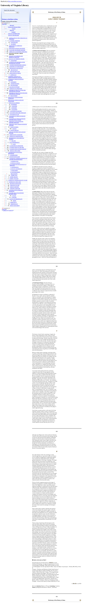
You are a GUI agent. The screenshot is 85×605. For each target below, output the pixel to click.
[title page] (12, 25)
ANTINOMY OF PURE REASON (16, 66)
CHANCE (14, 128)
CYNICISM (13, 197)
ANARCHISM (13, 60)
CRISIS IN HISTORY (14, 187)
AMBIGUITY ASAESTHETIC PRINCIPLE (18, 51)
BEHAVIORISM (13, 95)
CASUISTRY (14, 106)
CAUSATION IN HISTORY (16, 111)
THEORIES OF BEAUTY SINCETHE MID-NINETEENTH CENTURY (18, 94)
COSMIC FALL (14, 175)
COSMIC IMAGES (14, 177)
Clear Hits (4, 24)
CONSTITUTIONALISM (14, 156)
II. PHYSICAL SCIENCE (15, 162)
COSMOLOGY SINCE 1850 (15, 182)
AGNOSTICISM (14, 42)
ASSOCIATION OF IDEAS (15, 73)
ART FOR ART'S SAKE (15, 71)
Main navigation (18, 1)
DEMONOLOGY (14, 204)
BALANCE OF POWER (14, 87)
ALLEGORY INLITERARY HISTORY (17, 50)
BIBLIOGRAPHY (14, 173)
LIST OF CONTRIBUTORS (14, 33)
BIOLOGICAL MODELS (14, 103)
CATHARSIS (14, 107)
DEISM (14, 200)
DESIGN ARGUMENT (15, 205)
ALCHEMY (13, 44)
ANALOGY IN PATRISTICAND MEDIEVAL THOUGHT (16, 57)
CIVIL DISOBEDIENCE (14, 142)
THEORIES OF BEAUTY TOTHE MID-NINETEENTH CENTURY (17, 91)
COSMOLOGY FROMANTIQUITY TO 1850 (17, 180)
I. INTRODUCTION (14, 161)
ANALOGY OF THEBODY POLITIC (16, 59)
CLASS (14, 144)
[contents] (13, 32)
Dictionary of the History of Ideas (10, 19)
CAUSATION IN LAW (14, 114)
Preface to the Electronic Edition (14, 27)
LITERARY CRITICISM (15, 188)
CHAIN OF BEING (14, 127)
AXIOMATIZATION (14, 83)
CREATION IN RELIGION (15, 183)
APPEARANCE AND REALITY (16, 68)
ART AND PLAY (14, 70)
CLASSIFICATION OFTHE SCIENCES (17, 149)
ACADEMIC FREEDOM (14, 40)
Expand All (10, 210)
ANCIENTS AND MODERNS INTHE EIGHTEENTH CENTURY (17, 63)
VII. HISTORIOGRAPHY (15, 172)
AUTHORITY (13, 82)
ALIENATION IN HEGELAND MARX (17, 48)
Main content (11, 1)
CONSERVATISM (14, 155)
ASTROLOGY (13, 75)
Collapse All (5, 210)
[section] (13, 28)
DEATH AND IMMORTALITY (15, 199)
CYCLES (14, 195)
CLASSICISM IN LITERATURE (16, 145)
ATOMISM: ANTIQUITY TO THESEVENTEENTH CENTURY (15, 77)
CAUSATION (14, 109)
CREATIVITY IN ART (14, 185)
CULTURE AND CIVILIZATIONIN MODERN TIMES (16, 194)
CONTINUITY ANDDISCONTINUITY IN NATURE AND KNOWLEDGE (18, 159)
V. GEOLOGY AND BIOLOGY (16, 168)
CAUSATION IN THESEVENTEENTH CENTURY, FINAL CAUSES (17, 119)
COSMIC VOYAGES (13, 178)
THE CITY (13, 140)
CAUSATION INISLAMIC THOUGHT (17, 112)
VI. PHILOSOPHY (14, 170)
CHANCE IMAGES (14, 130)
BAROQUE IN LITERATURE (16, 88)
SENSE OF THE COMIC (15, 150)
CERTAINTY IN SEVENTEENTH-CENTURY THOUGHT (16, 122)
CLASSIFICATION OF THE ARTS (16, 147)
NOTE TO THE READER (13, 35)
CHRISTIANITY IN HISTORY (15, 134)
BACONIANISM (14, 85)
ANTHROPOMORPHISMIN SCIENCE (17, 65)
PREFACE (12, 30)
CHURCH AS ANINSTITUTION (16, 136)
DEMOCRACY (13, 202)
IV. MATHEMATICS (14, 167)
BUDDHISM (14, 104)
